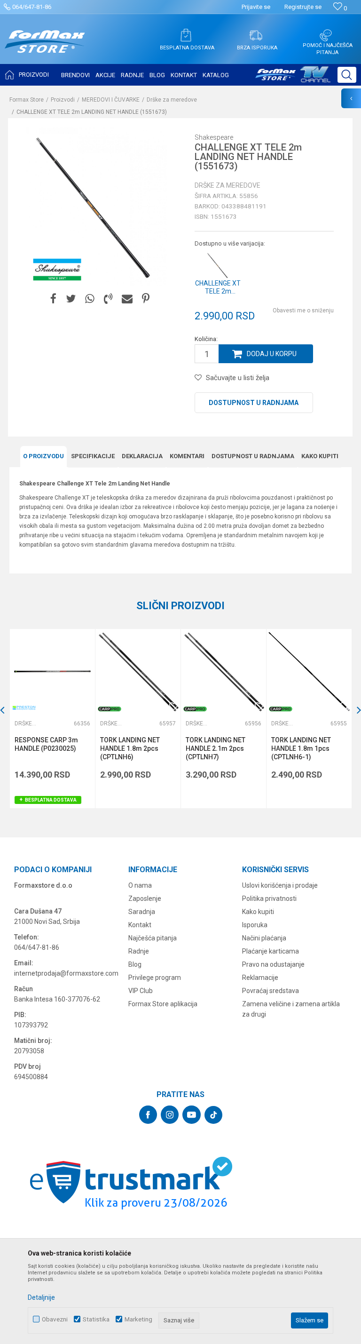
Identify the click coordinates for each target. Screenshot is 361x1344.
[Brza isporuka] (255, 35)
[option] (52, 718)
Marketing (138, 1319)
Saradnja (141, 911)
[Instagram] (170, 1114)
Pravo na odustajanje (273, 964)
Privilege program (154, 977)
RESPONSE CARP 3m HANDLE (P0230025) (46, 744)
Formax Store (26, 99)
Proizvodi (63, 99)
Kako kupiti (319, 456)
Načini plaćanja (264, 938)
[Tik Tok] (213, 1115)
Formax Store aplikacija (162, 1004)
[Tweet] (71, 299)
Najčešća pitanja (152, 938)
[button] (346, 75)
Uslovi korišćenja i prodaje (280, 885)
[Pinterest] (145, 299)
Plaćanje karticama (270, 951)
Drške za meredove (172, 99)
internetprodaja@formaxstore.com (66, 973)
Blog (134, 964)
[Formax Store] (45, 48)
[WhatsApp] (89, 299)
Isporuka (254, 925)
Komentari (187, 456)
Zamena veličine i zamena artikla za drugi (291, 1009)
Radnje (138, 951)
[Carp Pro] (109, 709)
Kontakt (139, 925)
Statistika (96, 1319)
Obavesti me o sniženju (303, 310)
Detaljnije (41, 1297)
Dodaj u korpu (272, 354)
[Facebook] (53, 299)
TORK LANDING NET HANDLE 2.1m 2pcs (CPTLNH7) (215, 748)
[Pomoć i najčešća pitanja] (325, 35)
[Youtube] (191, 1114)
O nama (140, 885)
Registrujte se (303, 6)
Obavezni (55, 1319)
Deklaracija (142, 456)
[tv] (292, 78)
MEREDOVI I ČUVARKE (111, 99)
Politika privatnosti (269, 898)
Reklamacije (260, 977)
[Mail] (127, 299)
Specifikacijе (93, 456)
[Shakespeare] (57, 269)
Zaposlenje (144, 898)
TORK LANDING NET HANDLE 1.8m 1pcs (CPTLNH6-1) (301, 748)
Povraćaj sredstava (270, 990)
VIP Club (140, 990)
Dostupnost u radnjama (253, 402)
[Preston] (24, 708)
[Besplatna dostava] (185, 35)
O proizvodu (43, 456)
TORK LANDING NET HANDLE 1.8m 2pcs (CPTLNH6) (130, 748)
